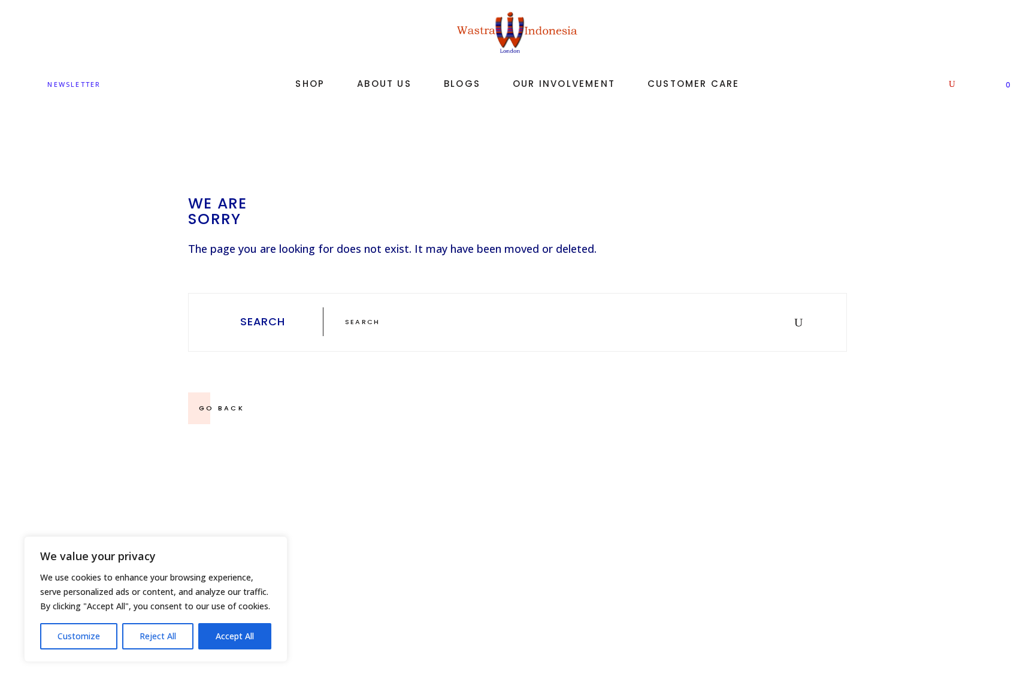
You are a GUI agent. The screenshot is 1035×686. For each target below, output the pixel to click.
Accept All (235, 636)
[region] (156, 599)
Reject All (158, 636)
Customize (79, 636)
